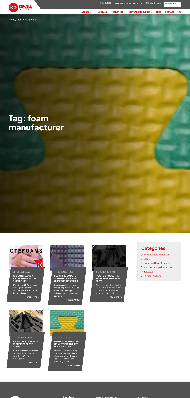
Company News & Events (157, 262)
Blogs (147, 258)
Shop (158, 12)
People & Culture (152, 275)
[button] (180, 12)
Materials (102, 12)
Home (12, 19)
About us (86, 12)
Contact (169, 12)
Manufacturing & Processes (158, 267)
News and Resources (139, 12)
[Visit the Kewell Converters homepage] (20, 7)
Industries (118, 12)
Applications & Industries (156, 254)
